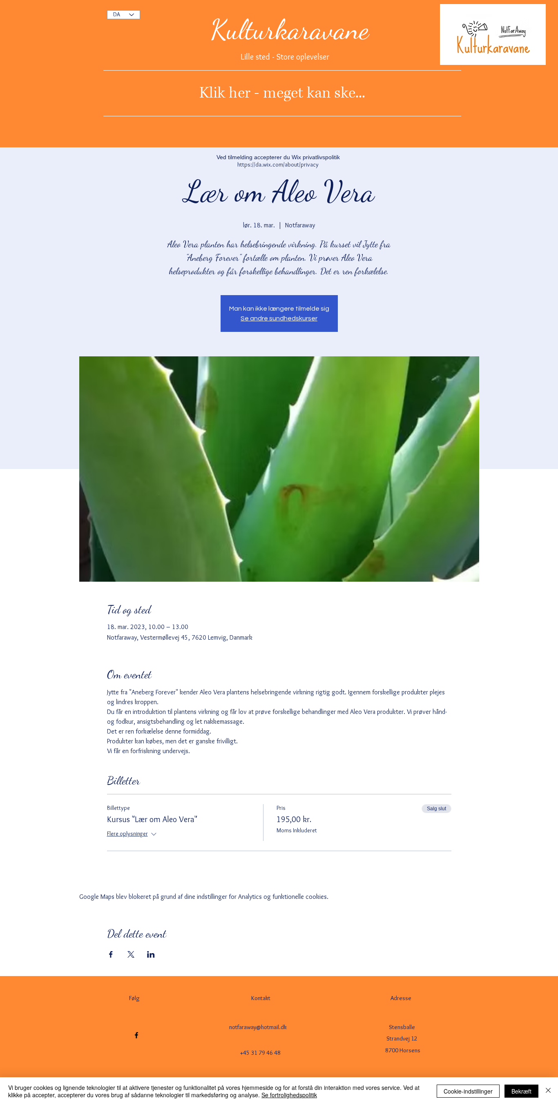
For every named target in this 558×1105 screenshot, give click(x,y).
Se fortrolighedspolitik (289, 1095)
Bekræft (521, 1091)
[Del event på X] (131, 954)
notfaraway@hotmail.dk (258, 1027)
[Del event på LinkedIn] (151, 954)
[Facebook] (136, 1035)
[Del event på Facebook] (111, 954)
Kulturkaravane (289, 29)
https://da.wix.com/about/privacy (278, 164)
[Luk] (548, 1091)
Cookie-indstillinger (468, 1091)
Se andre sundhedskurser (279, 318)
